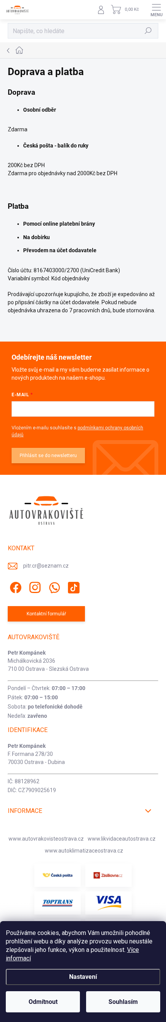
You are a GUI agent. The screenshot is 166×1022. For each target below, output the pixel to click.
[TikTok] (72, 586)
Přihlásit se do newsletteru (48, 455)
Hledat (148, 31)
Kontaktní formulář (46, 614)
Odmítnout (43, 1001)
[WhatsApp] (53, 586)
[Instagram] (34, 586)
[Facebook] (14, 586)
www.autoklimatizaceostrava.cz (84, 851)
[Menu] (156, 9)
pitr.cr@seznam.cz (46, 566)
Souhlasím (123, 1001)
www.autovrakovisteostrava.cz (46, 839)
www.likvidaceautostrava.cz (122, 839)
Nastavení (83, 976)
